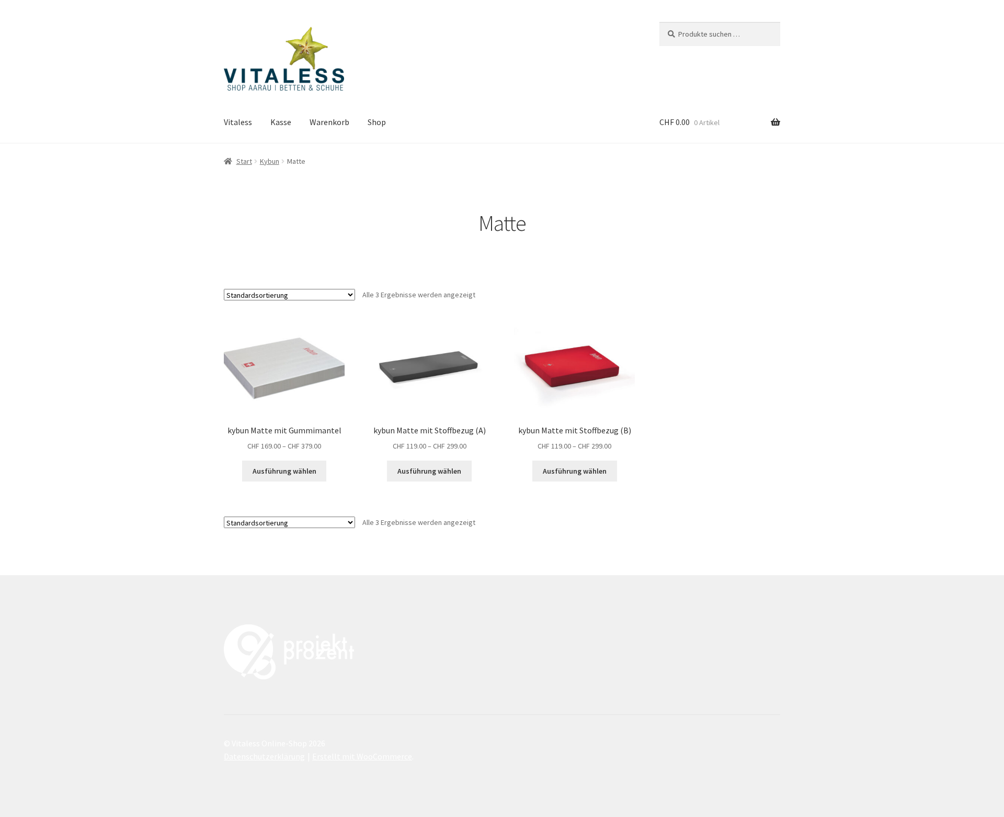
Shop (377, 122)
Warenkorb (329, 122)
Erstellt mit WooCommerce (362, 756)
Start (244, 161)
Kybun (269, 161)
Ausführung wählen (284, 471)
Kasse (280, 122)
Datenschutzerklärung (264, 756)
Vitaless (238, 122)
